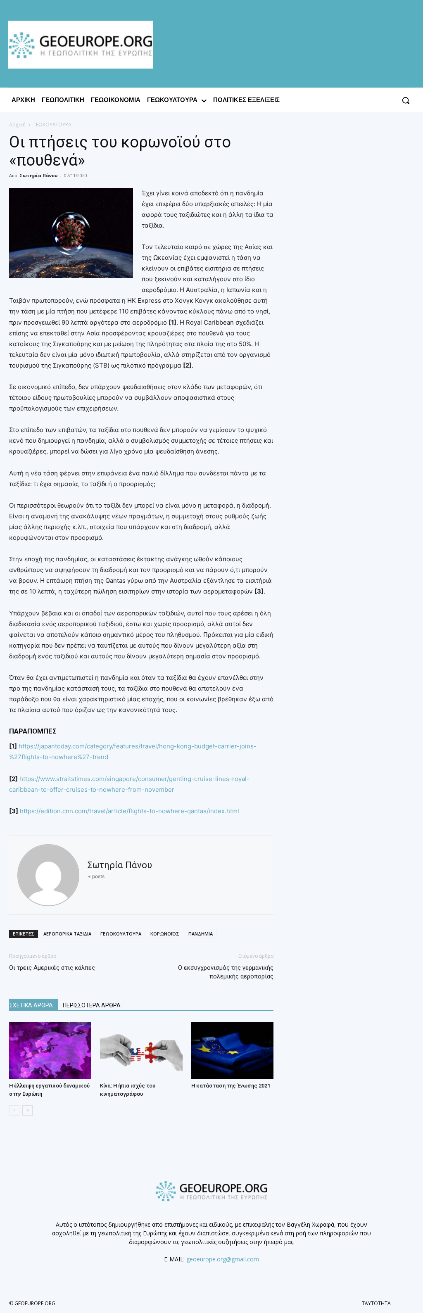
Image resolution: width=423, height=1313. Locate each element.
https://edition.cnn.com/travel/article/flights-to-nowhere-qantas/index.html (129, 811)
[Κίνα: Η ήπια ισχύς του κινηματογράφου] (141, 1050)
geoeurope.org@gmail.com (222, 1259)
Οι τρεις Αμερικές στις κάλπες (52, 967)
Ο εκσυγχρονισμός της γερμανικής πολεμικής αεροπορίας (225, 972)
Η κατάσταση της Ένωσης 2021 (230, 1086)
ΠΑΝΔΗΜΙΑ (200, 934)
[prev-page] (14, 1110)
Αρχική (17, 124)
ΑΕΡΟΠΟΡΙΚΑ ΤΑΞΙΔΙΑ (67, 934)
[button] (406, 100)
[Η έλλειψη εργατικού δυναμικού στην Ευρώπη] (50, 1050)
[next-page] (27, 1110)
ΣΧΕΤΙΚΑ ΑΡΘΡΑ (31, 1005)
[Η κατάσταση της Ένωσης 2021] (232, 1050)
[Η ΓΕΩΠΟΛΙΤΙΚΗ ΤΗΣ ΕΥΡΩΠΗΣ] (82, 45)
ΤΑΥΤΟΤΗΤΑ (376, 1303)
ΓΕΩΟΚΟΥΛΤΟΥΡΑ (120, 934)
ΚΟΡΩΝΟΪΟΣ (164, 934)
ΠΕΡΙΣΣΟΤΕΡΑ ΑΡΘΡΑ (92, 1005)
